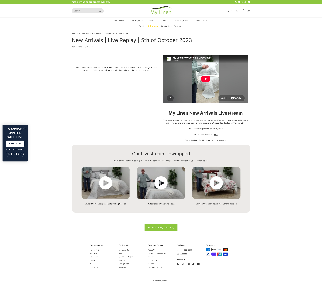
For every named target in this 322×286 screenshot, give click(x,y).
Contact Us (152, 260)
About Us (152, 250)
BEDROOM (137, 21)
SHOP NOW (15, 144)
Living (92, 260)
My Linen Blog (84, 33)
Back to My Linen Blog (162, 227)
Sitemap (122, 260)
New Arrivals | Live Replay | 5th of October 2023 (110, 33)
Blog (120, 253)
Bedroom (93, 253)
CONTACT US (202, 21)
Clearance (94, 267)
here (215, 134)
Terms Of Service (155, 267)
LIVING (164, 21)
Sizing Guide (124, 264)
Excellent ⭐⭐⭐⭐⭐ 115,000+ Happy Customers (161, 26)
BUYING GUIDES (181, 21)
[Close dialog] (24, 128)
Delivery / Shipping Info (157, 253)
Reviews (122, 267)
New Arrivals (95, 250)
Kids (91, 264)
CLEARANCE (119, 21)
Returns (151, 257)
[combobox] (88, 10)
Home (74, 33)
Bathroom (94, 257)
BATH (151, 21)
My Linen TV (124, 250)
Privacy (151, 264)
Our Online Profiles (127, 257)
